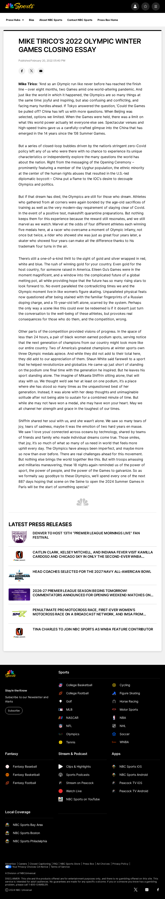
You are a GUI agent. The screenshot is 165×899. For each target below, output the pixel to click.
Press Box (88, 863)
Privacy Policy (120, 863)
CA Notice (42, 866)
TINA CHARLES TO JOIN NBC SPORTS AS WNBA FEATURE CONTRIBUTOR (93, 629)
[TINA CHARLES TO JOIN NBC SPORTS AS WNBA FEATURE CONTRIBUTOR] (19, 633)
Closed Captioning (40, 863)
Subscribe (14, 710)
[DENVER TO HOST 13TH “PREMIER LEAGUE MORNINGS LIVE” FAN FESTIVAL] (19, 537)
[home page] (19, 6)
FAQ (55, 863)
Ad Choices (103, 863)
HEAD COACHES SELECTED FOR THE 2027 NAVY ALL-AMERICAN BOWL (92, 571)
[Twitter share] (31, 71)
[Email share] (40, 71)
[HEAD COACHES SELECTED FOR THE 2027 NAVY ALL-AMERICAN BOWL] (19, 575)
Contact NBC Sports (79, 20)
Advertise (10, 863)
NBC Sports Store (70, 863)
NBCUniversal (28, 873)
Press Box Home (108, 20)
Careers (22, 863)
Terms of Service (60, 866)
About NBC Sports (50, 20)
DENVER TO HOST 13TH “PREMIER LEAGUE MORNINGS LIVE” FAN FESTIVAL (86, 535)
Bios (31, 20)
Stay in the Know (16, 690)
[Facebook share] (21, 71)
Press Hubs (13, 20)
